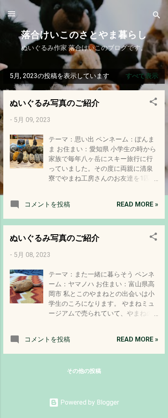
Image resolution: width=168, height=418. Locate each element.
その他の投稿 (84, 371)
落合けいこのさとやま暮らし (84, 34)
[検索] (156, 16)
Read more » (137, 204)
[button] (153, 103)
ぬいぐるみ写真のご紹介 (54, 102)
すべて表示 (142, 76)
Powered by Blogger (89, 402)
